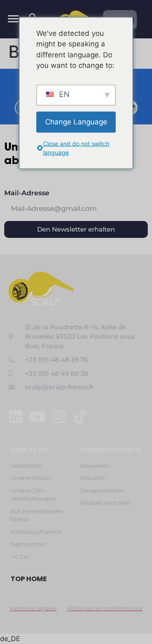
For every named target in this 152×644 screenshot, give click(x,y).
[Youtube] (37, 416)
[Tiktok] (80, 416)
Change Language (76, 121)
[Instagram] (59, 416)
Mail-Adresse (26, 193)
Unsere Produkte (110, 450)
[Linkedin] (15, 416)
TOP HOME (29, 579)
